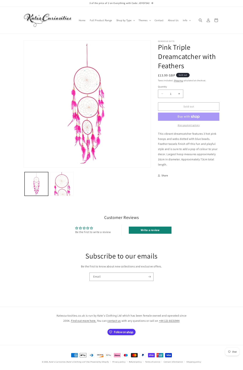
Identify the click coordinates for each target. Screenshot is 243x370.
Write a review (150, 230)
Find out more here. (83, 321)
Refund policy (135, 362)
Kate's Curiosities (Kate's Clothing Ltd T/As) (69, 362)
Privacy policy (119, 362)
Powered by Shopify (100, 362)
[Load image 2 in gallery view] (62, 184)
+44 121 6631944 (169, 321)
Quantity (162, 86)
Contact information (173, 362)
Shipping (178, 80)
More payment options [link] (189, 125)
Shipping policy (193, 362)
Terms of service (152, 362)
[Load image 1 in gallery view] (36, 184)
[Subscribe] (149, 277)
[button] (125, 20)
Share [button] (165, 175)
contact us (114, 321)
